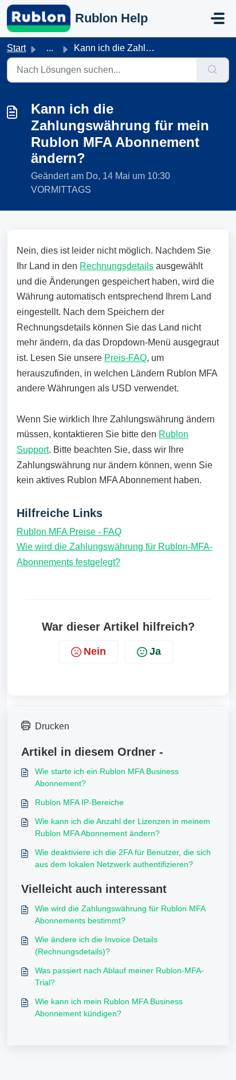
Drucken (52, 726)
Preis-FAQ (125, 358)
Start (16, 48)
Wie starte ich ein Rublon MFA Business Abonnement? (107, 777)
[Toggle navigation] (217, 18)
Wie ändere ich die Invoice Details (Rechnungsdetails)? (96, 945)
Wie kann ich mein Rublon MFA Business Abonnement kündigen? (109, 1007)
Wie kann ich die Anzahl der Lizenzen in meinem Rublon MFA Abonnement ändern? (122, 827)
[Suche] (212, 70)
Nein (95, 651)
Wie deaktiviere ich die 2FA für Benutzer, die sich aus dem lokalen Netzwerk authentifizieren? (123, 858)
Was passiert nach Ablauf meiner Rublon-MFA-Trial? (119, 976)
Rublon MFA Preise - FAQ (69, 532)
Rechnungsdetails (117, 266)
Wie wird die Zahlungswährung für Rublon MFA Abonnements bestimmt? (120, 914)
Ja (155, 651)
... (49, 48)
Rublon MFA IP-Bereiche (79, 802)
